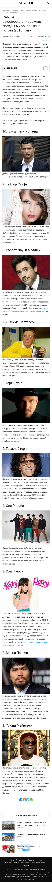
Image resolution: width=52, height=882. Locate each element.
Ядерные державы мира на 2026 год (31, 834)
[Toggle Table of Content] (44, 68)
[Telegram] (27, 799)
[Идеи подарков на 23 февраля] (8, 849)
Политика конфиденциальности (17, 863)
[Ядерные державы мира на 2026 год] (8, 837)
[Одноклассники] (24, 799)
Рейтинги (5, 10)
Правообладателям (38, 863)
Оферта (39, 860)
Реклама (31, 860)
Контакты (26, 865)
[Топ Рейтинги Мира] (26, 3)
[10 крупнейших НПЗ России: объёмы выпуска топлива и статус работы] (8, 825)
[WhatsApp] (31, 799)
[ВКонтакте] (20, 799)
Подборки (14, 10)
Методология (44, 40)
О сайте (11, 860)
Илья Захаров (14, 36)
